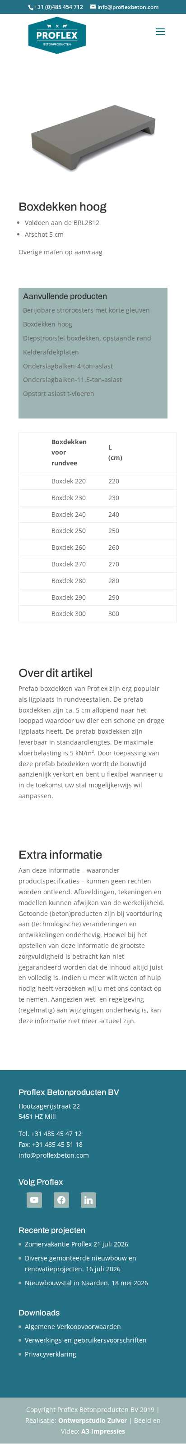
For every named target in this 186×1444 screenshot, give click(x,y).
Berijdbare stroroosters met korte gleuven (86, 310)
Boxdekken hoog (47, 324)
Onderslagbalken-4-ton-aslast (68, 366)
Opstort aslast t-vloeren (58, 393)
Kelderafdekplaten (51, 352)
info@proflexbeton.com (54, 1155)
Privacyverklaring (50, 1354)
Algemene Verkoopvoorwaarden (73, 1326)
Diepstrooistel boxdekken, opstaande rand (87, 338)
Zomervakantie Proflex (58, 1244)
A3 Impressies (103, 1431)
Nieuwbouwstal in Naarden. (67, 1282)
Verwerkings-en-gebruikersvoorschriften (86, 1340)
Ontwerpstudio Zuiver (92, 1420)
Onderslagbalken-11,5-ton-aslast (72, 379)
